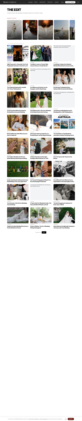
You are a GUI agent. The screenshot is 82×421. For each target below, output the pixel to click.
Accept (71, 418)
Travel (62, 2)
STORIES (35, 2)
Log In (78, 2)
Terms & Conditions (43, 418)
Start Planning (70, 2)
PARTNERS (30, 2)
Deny (66, 418)
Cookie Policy (36, 418)
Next (44, 232)
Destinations (42, 2)
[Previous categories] (72, 18)
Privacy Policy (31, 418)
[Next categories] (74, 18)
